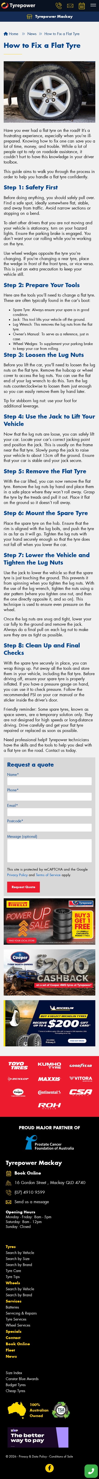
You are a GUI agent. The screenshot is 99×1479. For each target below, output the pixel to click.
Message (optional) (22, 836)
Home (13, 33)
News (11, 1356)
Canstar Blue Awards (22, 1378)
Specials (13, 1331)
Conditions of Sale (61, 1456)
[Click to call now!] (58, 6)
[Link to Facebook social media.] (49, 1468)
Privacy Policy (17, 875)
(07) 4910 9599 (30, 1192)
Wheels (13, 1282)
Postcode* (15, 821)
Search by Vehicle (20, 1252)
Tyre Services (16, 1319)
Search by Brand (19, 1264)
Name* (13, 774)
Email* (12, 805)
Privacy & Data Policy (33, 1456)
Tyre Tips (13, 1276)
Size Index (14, 1372)
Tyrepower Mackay (53, 16)
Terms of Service (48, 875)
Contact (13, 1337)
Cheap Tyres (15, 1390)
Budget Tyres (16, 1384)
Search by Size (17, 1258)
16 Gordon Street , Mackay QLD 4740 (50, 1182)
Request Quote (23, 887)
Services (13, 1301)
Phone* (13, 790)
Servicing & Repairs (21, 1313)
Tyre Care (13, 1270)
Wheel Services (18, 1325)
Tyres (11, 1246)
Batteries (12, 1307)
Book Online (18, 1343)
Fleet (10, 1350)
